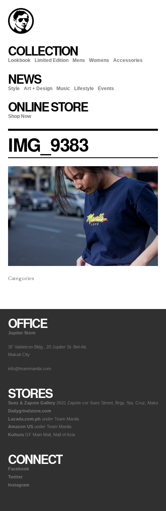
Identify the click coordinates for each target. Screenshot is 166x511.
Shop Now (19, 116)
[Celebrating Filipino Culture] (21, 32)
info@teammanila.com (29, 368)
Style (14, 88)
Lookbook (19, 60)
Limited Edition (51, 60)
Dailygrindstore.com (29, 410)
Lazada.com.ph (24, 418)
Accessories (128, 60)
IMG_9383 (48, 144)
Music (63, 88)
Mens (79, 60)
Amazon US (20, 426)
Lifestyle (84, 88)
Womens (99, 60)
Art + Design (38, 88)
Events (106, 88)
